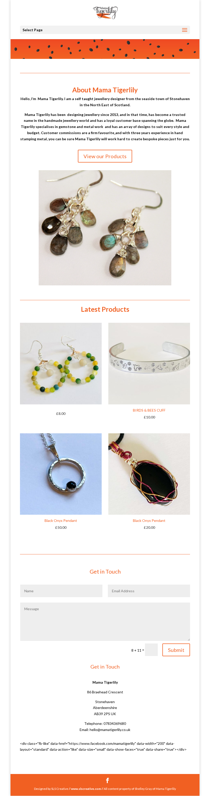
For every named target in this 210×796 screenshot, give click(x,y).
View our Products (105, 156)
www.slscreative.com (86, 789)
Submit (176, 650)
